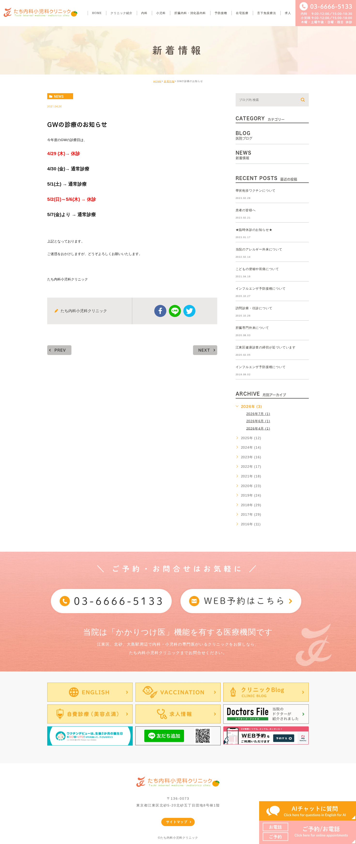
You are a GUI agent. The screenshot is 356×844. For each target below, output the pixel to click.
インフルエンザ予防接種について (261, 288)
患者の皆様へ (246, 210)
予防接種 (221, 13)
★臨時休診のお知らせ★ (254, 230)
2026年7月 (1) (258, 414)
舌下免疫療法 (266, 13)
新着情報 (169, 81)
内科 (144, 13)
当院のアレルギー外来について (259, 249)
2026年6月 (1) (258, 421)
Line (175, 311)
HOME (97, 13)
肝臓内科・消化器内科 (190, 13)
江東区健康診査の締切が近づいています (266, 347)
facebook (160, 311)
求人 (288, 13)
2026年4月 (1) (258, 428)
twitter (189, 311)
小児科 (161, 13)
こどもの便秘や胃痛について (257, 269)
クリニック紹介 (121, 13)
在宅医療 (242, 13)
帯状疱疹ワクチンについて (256, 190)
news (59, 96)
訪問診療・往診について (254, 308)
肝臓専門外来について (252, 328)
